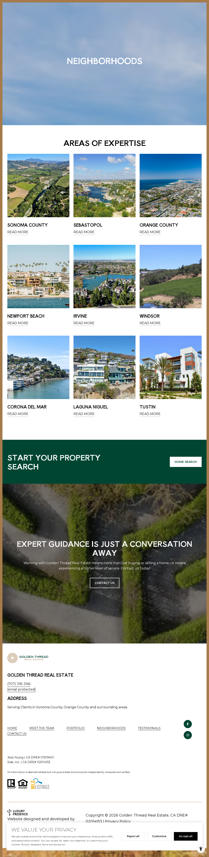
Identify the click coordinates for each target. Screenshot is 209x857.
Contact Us (17, 734)
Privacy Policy (118, 821)
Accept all (185, 836)
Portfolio (76, 728)
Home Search (186, 462)
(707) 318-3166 (18, 684)
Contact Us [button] (105, 583)
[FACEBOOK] (188, 724)
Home (12, 728)
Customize (159, 836)
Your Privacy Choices (104, 852)
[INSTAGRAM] (188, 735)
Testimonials (149, 728)
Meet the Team (41, 728)
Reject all (133, 836)
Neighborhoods (111, 728)
